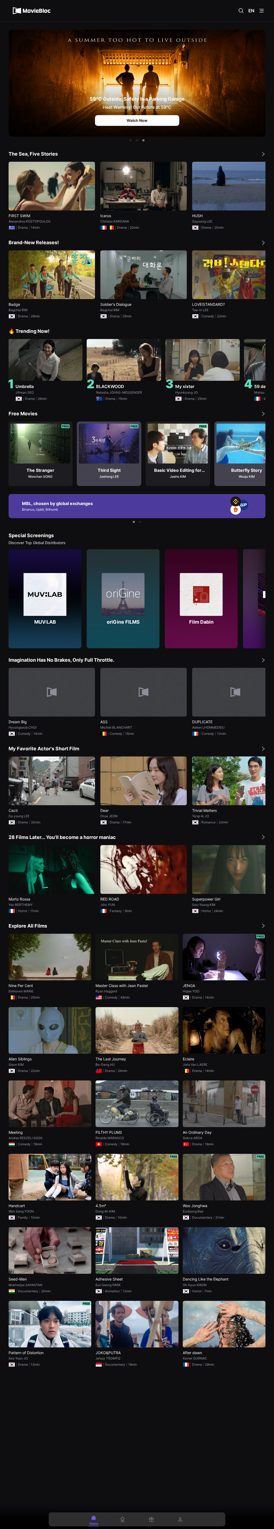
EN (251, 10)
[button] (131, 140)
